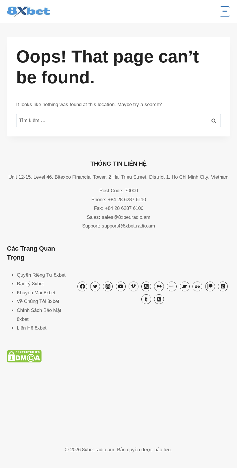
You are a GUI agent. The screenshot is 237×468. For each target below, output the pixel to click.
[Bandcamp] (185, 286)
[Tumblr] (146, 299)
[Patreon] (210, 286)
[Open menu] (225, 11)
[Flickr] (159, 286)
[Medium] (146, 286)
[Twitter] (95, 286)
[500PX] (172, 286)
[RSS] (159, 299)
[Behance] (197, 286)
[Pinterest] (223, 286)
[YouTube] (121, 286)
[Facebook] (82, 286)
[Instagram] (108, 286)
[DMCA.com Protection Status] (118, 356)
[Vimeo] (133, 286)
